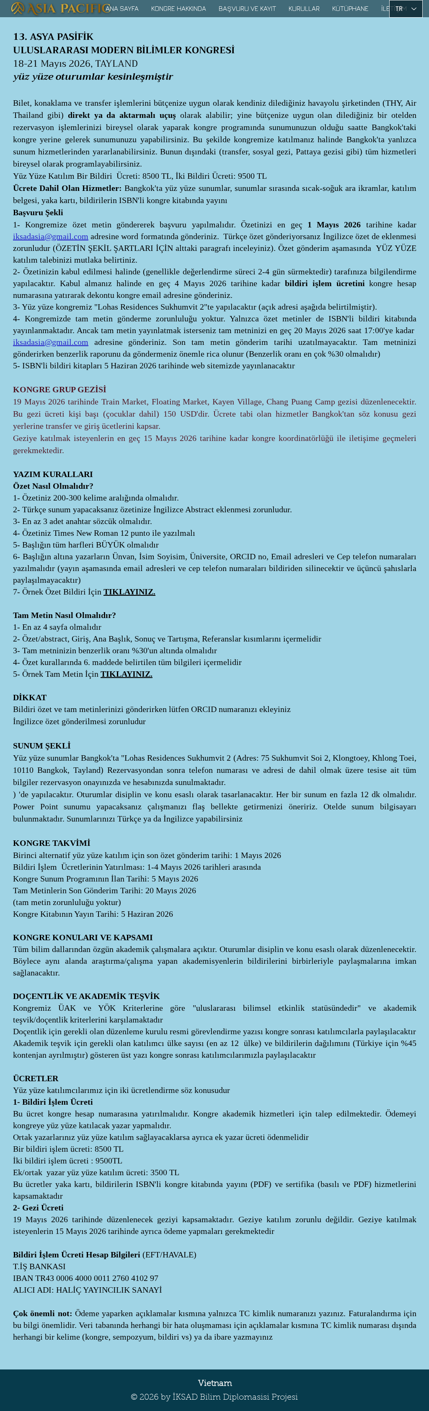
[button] (178, 8)
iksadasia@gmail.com (50, 236)
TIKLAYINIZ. (129, 591)
